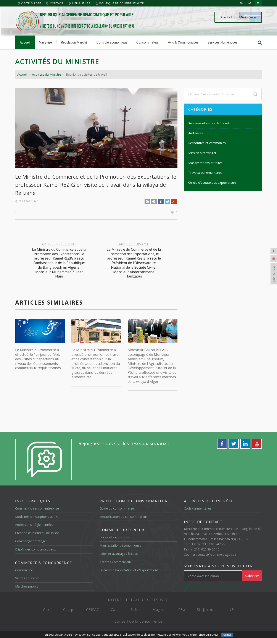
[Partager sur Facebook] (161, 201)
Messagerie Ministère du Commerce (211, 586)
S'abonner (252, 576)
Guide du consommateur (117, 508)
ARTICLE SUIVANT (134, 260)
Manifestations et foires (205, 163)
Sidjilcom (206, 609)
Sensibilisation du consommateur (123, 517)
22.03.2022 (25, 201)
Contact (56, 3)
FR (258, 3)
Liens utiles (80, 3)
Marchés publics (26, 586)
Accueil (25, 42)
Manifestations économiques (120, 545)
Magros (159, 609)
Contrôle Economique (112, 42)
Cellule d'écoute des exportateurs (212, 182)
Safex (135, 609)
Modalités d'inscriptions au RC (36, 517)
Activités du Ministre (46, 74)
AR (250, 3)
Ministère (45, 42)
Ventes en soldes (27, 578)
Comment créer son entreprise (37, 508)
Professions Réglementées (34, 525)
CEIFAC (92, 609)
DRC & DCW (274, 274)
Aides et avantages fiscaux (119, 554)
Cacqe (68, 609)
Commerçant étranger (31, 541)
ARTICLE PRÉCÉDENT (59, 260)
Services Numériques (223, 42)
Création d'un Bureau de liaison (37, 533)
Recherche (255, 94)
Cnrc (47, 609)
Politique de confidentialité (121, 3)
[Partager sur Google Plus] (174, 201)
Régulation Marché (74, 42)
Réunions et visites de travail (208, 123)
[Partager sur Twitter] (167, 201)
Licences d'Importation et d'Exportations (129, 570)
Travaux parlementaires (205, 172)
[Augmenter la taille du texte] (147, 201)
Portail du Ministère (238, 17)
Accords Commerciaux (116, 562)
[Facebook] (274, 251)
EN (241, 3)
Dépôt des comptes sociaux (35, 549)
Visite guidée (30, 3)
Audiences (195, 133)
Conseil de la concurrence (138, 621)
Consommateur (147, 42)
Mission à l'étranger (202, 153)
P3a (181, 609)
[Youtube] (274, 258)
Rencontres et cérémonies (207, 143)
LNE (230, 609)
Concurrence (24, 570)
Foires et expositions (115, 537)
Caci (115, 609)
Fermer (226, 634)
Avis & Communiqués (183, 42)
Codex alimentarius (197, 508)
